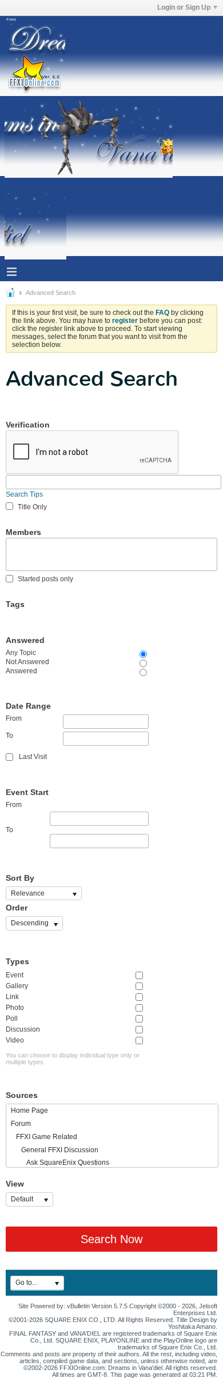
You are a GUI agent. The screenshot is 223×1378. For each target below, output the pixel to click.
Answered (25, 640)
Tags (15, 604)
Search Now (111, 1239)
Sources (22, 1095)
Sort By (20, 877)
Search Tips (24, 494)
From (14, 718)
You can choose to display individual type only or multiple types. (73, 1058)
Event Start (27, 792)
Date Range (28, 705)
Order (16, 907)
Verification (28, 424)
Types (17, 961)
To (9, 736)
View (15, 1183)
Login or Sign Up (183, 7)
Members (23, 532)
